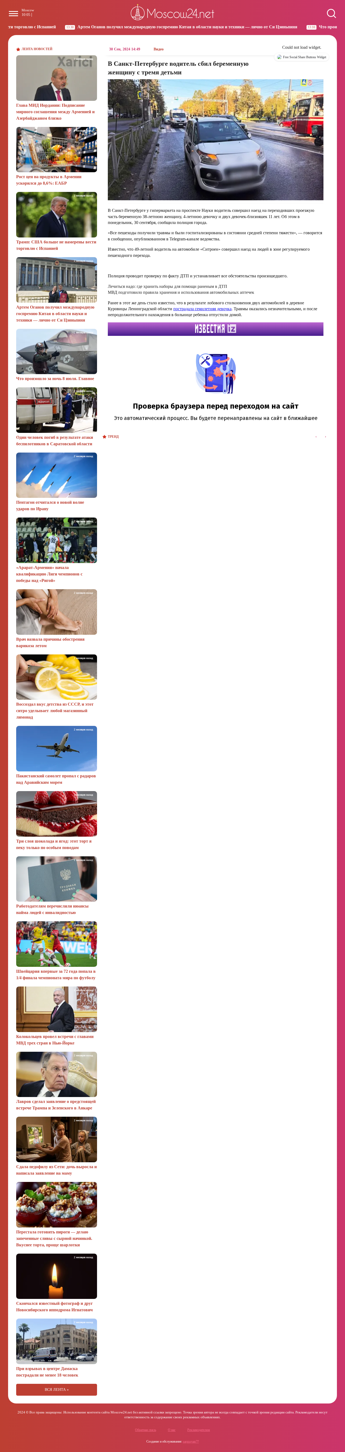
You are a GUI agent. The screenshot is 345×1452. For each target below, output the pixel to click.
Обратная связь (145, 1430)
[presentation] (316, 436)
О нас (171, 1430)
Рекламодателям (198, 1430)
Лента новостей (37, 49)
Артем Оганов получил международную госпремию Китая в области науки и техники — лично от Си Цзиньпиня (123, 27)
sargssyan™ (191, 1441)
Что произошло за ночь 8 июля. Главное (294, 27)
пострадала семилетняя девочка (202, 308)
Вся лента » (57, 1390)
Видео (159, 49)
